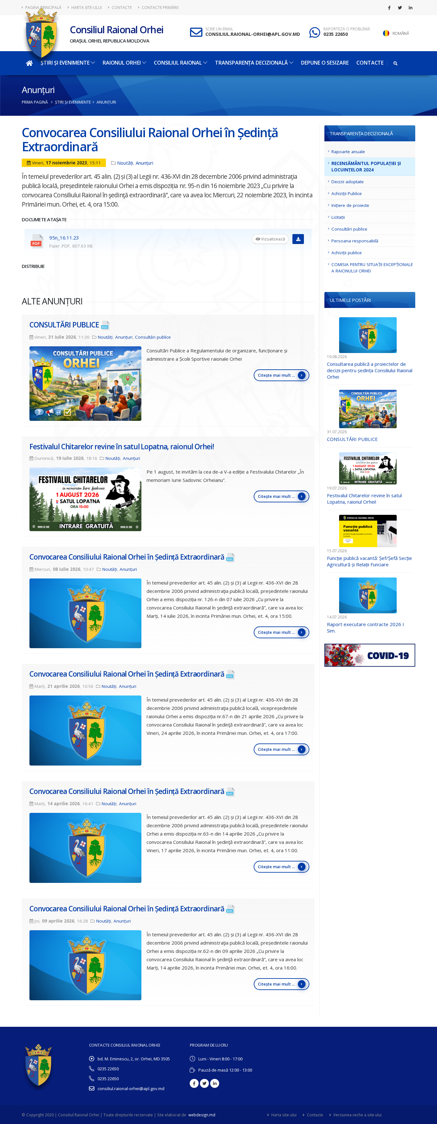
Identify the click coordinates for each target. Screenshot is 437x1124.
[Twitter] (399, 7)
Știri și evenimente (73, 102)
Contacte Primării (160, 7)
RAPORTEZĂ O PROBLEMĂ (346, 29)
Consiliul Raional (178, 62)
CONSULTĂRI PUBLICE (64, 325)
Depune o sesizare (324, 62)
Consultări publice (153, 337)
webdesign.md (201, 1114)
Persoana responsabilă (354, 241)
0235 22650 (335, 34)
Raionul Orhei (122, 62)
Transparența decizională (251, 62)
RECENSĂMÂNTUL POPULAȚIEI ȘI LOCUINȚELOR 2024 (366, 167)
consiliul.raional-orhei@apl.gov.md (131, 1088)
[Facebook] (389, 7)
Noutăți (125, 163)
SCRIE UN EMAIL (219, 29)
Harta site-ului (86, 7)
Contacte (121, 7)
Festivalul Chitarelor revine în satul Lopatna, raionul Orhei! (121, 447)
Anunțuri (38, 89)
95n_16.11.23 (64, 237)
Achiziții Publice (346, 193)
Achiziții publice (346, 252)
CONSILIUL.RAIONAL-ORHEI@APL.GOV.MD (252, 34)
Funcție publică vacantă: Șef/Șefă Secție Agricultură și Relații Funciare (369, 561)
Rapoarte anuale (348, 151)
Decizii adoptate (347, 182)
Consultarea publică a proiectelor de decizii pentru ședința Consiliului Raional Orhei (369, 370)
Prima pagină (35, 102)
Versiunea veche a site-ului (357, 1114)
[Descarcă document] (298, 239)
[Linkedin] (410, 7)
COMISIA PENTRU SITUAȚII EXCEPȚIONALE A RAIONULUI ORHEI (372, 268)
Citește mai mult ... (276, 375)
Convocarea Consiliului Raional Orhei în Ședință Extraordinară (126, 557)
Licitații (338, 217)
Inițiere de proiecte (350, 205)
